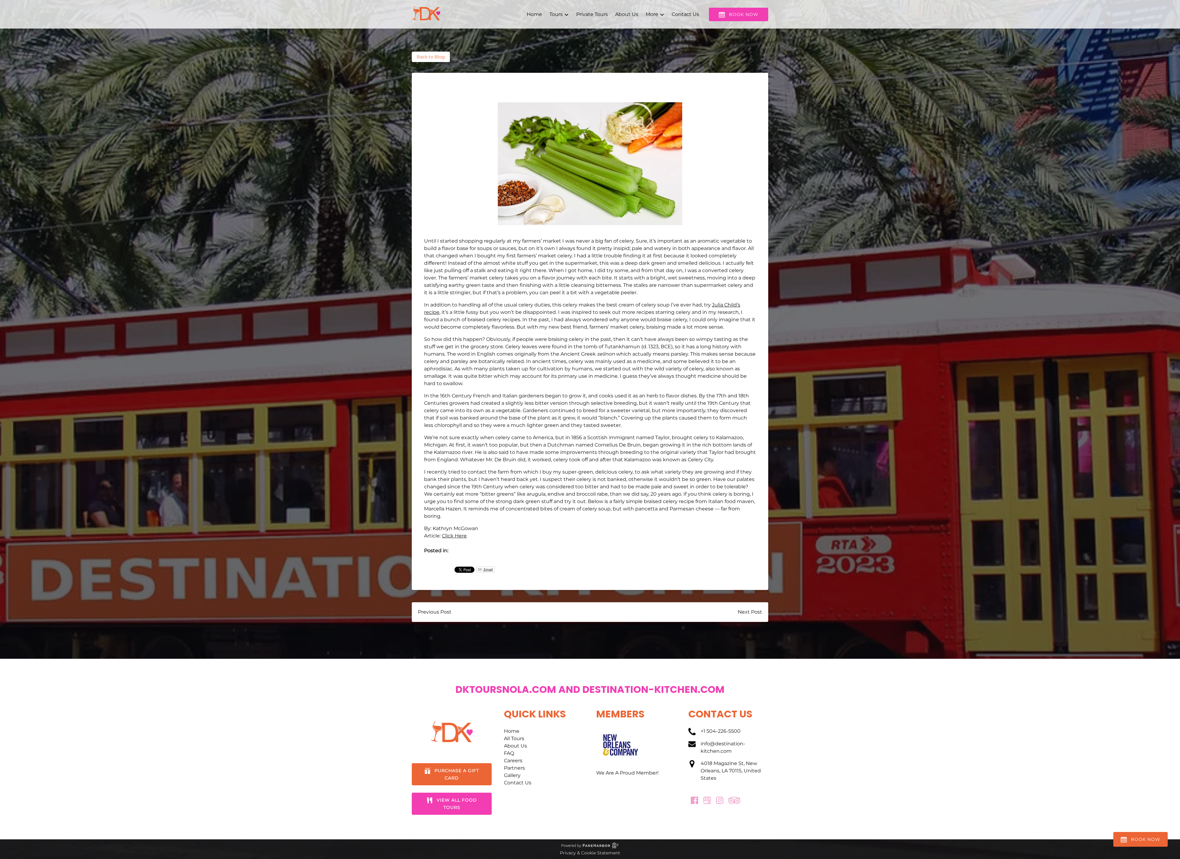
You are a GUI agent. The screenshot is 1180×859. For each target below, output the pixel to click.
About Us (626, 14)
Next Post (750, 612)
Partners (514, 768)
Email (488, 570)
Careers (513, 760)
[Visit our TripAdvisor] (734, 800)
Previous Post (434, 612)
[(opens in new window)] (620, 731)
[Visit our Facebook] (694, 800)
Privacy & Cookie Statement (590, 853)
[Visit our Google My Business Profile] (707, 800)
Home (534, 14)
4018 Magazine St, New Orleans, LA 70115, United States (731, 770)
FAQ (509, 753)
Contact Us (685, 14)
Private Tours (592, 14)
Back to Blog (431, 57)
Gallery (512, 775)
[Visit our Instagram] (719, 800)
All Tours (514, 738)
